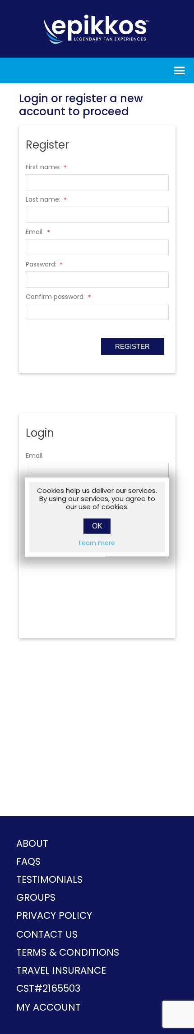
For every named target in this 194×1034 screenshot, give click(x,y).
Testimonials (49, 879)
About (32, 843)
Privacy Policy (54, 915)
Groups (35, 897)
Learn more (97, 542)
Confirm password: (55, 296)
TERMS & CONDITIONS (67, 952)
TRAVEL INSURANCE (61, 970)
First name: (43, 167)
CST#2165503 (48, 988)
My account (48, 1007)
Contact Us (47, 934)
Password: (41, 264)
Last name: (43, 199)
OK (97, 526)
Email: (35, 231)
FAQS (28, 861)
